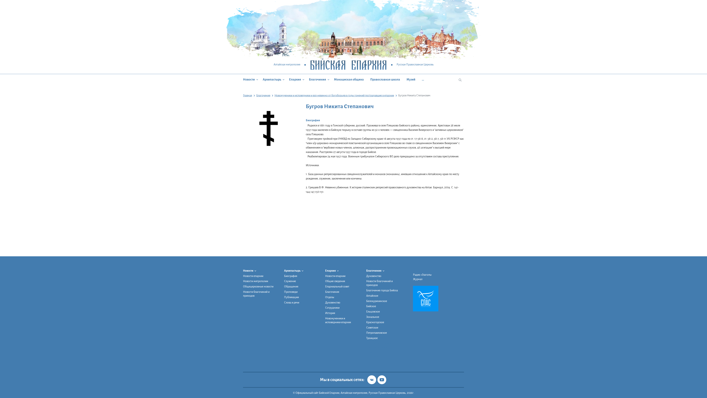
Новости (249, 79)
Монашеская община (349, 79)
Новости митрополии (255, 281)
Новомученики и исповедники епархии (338, 320)
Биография (290, 276)
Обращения (291, 286)
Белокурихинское (376, 301)
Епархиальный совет (337, 286)
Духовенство (332, 302)
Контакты (372, 360)
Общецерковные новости (258, 286)
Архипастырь (272, 79)
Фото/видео (373, 356)
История (330, 313)
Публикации (291, 297)
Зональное (372, 316)
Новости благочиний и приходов (256, 293)
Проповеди (291, 291)
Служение (290, 281)
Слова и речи (291, 302)
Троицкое (372, 338)
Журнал (417, 279)
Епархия (295, 79)
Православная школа (385, 79)
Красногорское (375, 322)
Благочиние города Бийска (382, 290)
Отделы (329, 297)
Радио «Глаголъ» (422, 274)
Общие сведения (335, 281)
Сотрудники (332, 307)
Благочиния (317, 79)
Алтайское (372, 295)
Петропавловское (376, 332)
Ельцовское (373, 311)
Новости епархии (253, 276)
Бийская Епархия (348, 65)
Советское (372, 327)
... (423, 79)
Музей (411, 79)
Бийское (371, 306)
